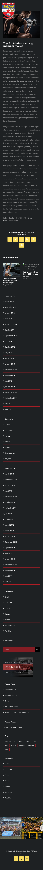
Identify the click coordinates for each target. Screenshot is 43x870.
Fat (14, 742)
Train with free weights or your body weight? (10, 280)
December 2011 (11, 392)
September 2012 (11, 375)
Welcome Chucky (11, 695)
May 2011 (8, 404)
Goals (27, 742)
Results (7, 447)
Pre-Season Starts (11, 706)
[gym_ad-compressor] (18, 658)
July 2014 (8, 341)
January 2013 (10, 364)
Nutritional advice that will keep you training (30, 274)
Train (6, 749)
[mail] (27, 858)
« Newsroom (8, 640)
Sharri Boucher (9, 218)
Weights (8, 458)
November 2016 (11, 307)
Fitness (30, 218)
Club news (8, 430)
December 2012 (11, 369)
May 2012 (8, 381)
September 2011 (11, 398)
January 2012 (10, 386)
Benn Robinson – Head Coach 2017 (18, 712)
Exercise (8, 742)
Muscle (13, 746)
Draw (7, 701)
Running (22, 746)
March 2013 (9, 358)
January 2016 (10, 313)
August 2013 (9, 352)
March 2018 (9, 301)
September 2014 (11, 335)
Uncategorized (10, 453)
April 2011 (9, 409)
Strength (31, 746)
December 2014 (11, 324)
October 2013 (10, 347)
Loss (6, 746)
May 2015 (8, 318)
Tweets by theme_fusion (12, 727)
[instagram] (21, 858)
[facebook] (16, 858)
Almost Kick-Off (10, 689)
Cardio (7, 424)
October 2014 (10, 330)
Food (20, 742)
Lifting (34, 742)
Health (5, 221)
